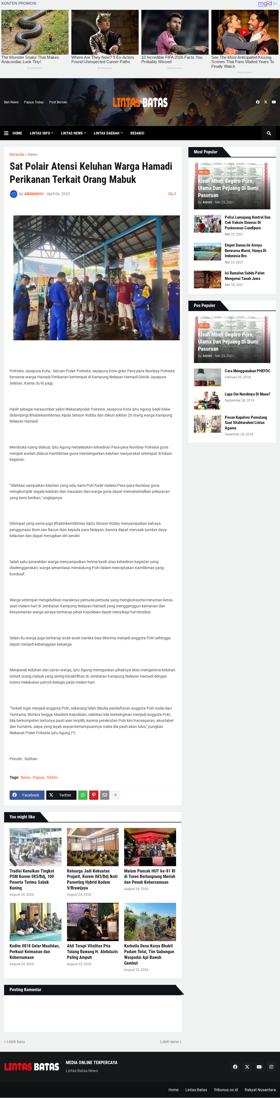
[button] (8, 133)
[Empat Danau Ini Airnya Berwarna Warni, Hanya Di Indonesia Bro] (207, 251)
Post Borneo (58, 102)
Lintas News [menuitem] (72, 133)
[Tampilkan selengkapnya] (115, 795)
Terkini (51, 777)
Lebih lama (169, 1042)
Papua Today (34, 102)
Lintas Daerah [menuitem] (106, 133)
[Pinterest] (93, 795)
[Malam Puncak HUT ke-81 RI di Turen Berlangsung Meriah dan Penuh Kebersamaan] (150, 847)
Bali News (11, 102)
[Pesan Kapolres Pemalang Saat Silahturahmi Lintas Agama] (207, 424)
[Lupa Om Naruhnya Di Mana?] (207, 400)
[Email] (104, 795)
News (32, 154)
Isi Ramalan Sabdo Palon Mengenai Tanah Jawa (244, 276)
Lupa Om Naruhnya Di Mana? (247, 394)
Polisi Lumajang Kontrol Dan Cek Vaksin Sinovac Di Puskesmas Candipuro (247, 222)
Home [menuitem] (17, 133)
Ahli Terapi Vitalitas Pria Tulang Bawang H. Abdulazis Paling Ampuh (92, 951)
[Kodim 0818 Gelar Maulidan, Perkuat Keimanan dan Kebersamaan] (36, 922)
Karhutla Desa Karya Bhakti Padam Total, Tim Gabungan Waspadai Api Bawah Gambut (149, 954)
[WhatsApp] (83, 795)
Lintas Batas (196, 1090)
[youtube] (274, 102)
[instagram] (271, 1066)
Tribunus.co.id (226, 1090)
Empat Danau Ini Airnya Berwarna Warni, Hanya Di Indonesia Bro (245, 250)
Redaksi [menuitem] (137, 133)
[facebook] (257, 102)
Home (173, 1090)
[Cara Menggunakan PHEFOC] (207, 377)
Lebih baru (16, 1042)
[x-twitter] (265, 102)
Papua (38, 777)
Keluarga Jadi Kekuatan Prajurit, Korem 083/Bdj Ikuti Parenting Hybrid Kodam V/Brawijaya (92, 879)
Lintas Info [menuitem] (40, 133)
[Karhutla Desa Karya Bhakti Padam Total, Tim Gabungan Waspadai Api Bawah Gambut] (150, 922)
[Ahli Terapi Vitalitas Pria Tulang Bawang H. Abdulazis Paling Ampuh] (93, 922)
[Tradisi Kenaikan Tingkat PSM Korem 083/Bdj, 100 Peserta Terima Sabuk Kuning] (36, 847)
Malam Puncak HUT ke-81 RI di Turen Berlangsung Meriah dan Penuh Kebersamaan (149, 876)
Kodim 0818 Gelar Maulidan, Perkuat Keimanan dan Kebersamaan (35, 951)
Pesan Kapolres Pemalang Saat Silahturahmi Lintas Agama (246, 423)
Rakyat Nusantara (260, 1090)
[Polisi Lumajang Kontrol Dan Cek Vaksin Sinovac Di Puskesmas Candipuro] (207, 224)
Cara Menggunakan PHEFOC (247, 370)
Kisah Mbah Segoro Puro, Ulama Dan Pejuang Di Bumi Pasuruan (228, 188)
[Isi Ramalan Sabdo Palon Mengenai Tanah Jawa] (207, 279)
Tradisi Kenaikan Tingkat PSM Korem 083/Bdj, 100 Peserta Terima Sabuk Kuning (32, 879)
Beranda (17, 154)
